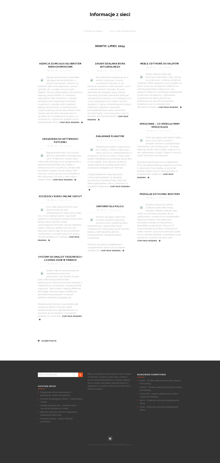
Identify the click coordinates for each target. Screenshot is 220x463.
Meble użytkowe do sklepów (159, 63)
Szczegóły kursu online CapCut (60, 196)
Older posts (48, 341)
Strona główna (93, 31)
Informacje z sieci (110, 14)
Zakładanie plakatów (110, 136)
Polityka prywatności (123, 31)
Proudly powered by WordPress (99, 445)
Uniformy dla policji (110, 206)
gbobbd (129, 445)
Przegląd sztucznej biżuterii (160, 194)
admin (55, 71)
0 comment (67, 71)
